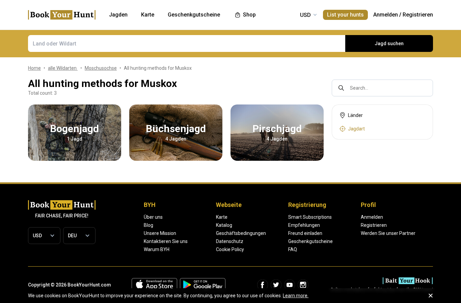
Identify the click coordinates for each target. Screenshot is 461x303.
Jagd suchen (389, 43)
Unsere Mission (160, 233)
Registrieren (418, 14)
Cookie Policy (230, 249)
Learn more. (295, 295)
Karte (221, 217)
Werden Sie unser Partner (388, 233)
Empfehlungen (304, 225)
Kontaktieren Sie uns (166, 241)
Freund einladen (305, 233)
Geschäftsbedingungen (241, 233)
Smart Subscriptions (310, 217)
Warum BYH (156, 249)
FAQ (292, 249)
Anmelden (385, 14)
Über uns (153, 217)
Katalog (224, 225)
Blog (148, 225)
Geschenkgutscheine (310, 241)
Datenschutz (229, 241)
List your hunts (345, 14)
